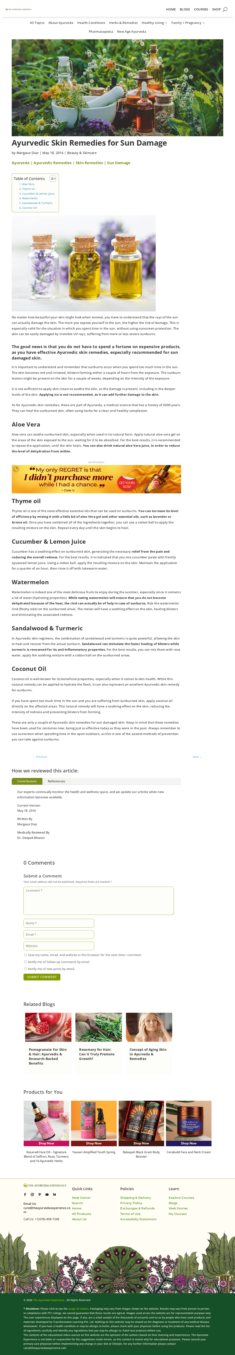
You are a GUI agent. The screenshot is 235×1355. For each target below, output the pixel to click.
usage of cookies (78, 1308)
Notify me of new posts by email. (51, 969)
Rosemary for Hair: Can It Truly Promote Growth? (97, 1054)
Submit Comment (42, 977)
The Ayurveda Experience (49, 1300)
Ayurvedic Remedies (53, 162)
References (56, 781)
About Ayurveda (60, 23)
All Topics (37, 23)
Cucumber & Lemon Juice (38, 193)
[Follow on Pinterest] (40, 1194)
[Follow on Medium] (54, 1194)
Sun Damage (118, 162)
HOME (171, 9)
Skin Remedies (89, 162)
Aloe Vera (28, 184)
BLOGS (185, 9)
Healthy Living (153, 23)
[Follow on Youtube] (47, 1194)
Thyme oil (28, 189)
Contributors (27, 781)
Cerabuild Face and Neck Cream (141, 1152)
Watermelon (30, 198)
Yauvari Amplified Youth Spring (46, 1152)
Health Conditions (91, 23)
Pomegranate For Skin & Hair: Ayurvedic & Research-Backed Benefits (48, 1056)
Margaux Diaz (28, 153)
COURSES (201, 9)
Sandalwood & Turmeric (37, 203)
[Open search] (225, 9)
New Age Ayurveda (131, 32)
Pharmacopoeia (101, 32)
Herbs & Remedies (123, 23)
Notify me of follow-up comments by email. (59, 962)
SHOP (216, 9)
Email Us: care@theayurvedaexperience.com (47, 1208)
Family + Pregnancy (186, 23)
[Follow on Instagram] (32, 1194)
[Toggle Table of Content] (51, 179)
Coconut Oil (29, 207)
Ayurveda (21, 162)
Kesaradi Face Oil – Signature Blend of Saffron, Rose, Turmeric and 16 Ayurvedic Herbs (188, 1156)
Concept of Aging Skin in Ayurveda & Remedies (148, 1054)
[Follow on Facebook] (25, 1194)
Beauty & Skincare (82, 153)
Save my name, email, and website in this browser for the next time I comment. (85, 955)
